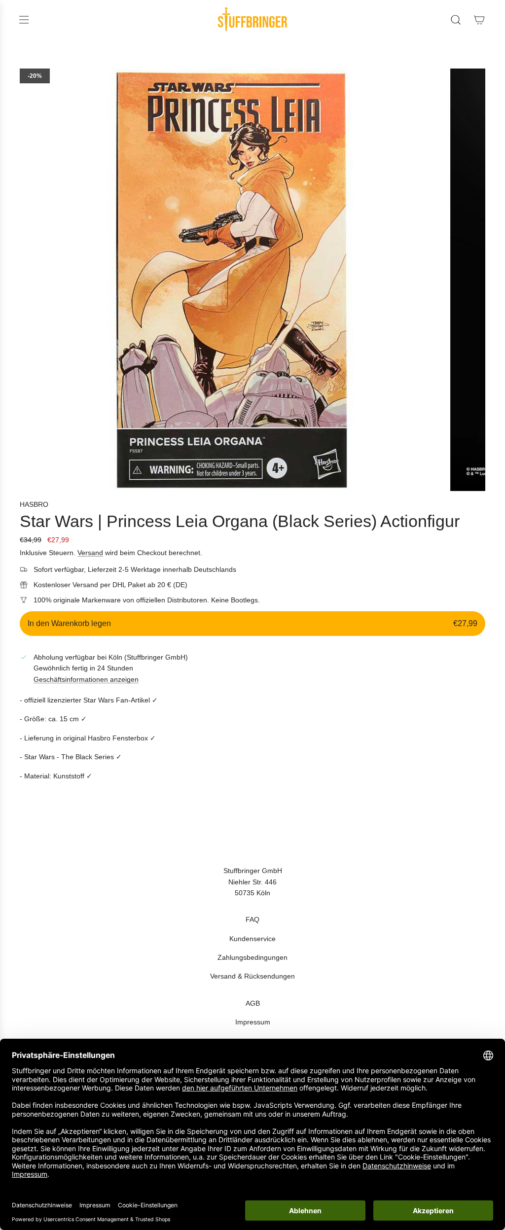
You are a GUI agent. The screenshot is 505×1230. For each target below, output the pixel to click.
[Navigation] (24, 20)
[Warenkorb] (479, 20)
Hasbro (34, 504)
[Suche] (456, 20)
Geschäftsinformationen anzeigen (86, 679)
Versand (90, 553)
